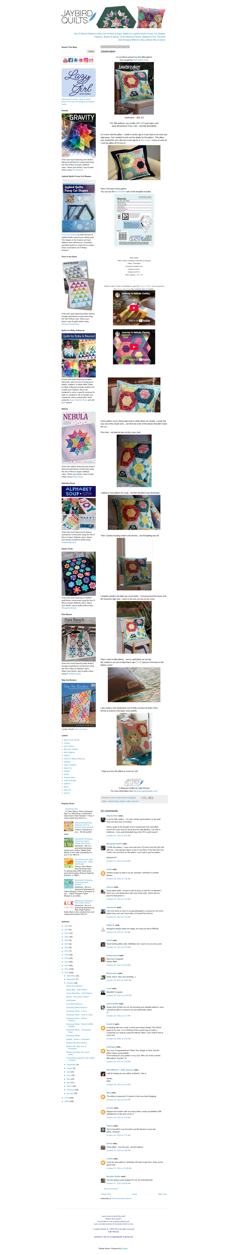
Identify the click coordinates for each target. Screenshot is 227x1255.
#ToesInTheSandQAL (70, 324)
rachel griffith (113, 1004)
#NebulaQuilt (77, 477)
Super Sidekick (123, 33)
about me (68, 768)
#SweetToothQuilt (69, 608)
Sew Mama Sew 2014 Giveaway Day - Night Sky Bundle (84, 861)
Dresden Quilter (114, 1176)
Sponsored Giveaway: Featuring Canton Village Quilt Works (84, 841)
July (69, 1072)
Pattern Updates (142, 37)
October (70, 983)
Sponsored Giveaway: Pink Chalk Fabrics (84, 902)
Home (134, 1194)
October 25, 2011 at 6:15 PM (118, 1100)
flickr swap (145, 140)
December (71, 976)
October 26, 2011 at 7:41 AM (118, 1135)
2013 (67, 965)
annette (110, 1108)
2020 (67, 940)
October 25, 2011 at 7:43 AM (118, 917)
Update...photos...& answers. (78, 1039)
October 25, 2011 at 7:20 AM (118, 879)
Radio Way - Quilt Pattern (76, 990)
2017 (67, 951)
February (71, 1090)
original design (113, 801)
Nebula (67, 755)
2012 (67, 969)
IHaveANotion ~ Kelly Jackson (120, 1070)
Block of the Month (71, 740)
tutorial (67, 793)
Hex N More (80, 33)
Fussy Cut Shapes (69, 235)
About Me (151, 40)
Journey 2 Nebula (145, 286)
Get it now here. (81, 729)
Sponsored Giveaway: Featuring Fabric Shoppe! (84, 882)
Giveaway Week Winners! (76, 1007)
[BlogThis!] (144, 797)
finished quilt (69, 777)
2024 (67, 926)
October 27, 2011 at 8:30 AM (118, 1183)
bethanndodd (113, 955)
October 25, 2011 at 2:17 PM (118, 1016)
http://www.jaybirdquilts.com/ (145, 791)
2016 (67, 955)
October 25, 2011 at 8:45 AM (118, 965)
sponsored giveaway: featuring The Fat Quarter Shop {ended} (84, 825)
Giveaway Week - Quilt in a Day (79, 1015)
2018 (67, 947)
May (69, 1079)
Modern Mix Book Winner (76, 1043)
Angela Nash (112, 816)
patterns (123, 801)
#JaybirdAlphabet (69, 542)
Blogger (125, 1248)
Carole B (110, 1024)
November (71, 979)
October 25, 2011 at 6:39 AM (118, 861)
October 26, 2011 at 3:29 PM (118, 1150)
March (70, 1086)
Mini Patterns (69, 752)
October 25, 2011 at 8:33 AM (118, 947)
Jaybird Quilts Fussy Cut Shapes (149, 33)
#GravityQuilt (77, 170)
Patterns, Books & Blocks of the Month (113, 37)
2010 (67, 1098)
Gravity (67, 743)
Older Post (162, 1194)
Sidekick (92, 33)
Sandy (109, 1143)
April (69, 1082)
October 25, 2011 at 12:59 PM (119, 995)
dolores (110, 887)
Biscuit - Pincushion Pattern (77, 997)
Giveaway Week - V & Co (76, 1011)
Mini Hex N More (106, 33)
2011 (67, 973)
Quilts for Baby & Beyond (74, 759)
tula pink (135, 801)
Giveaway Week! (73, 1036)
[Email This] (142, 797)
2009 (67, 1101)
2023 (67, 930)
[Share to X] (147, 797)
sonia (109, 988)
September (71, 1065)
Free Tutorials (158, 37)
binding (67, 771)
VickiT (109, 940)
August (70, 1068)
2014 (67, 962)
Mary (109, 1093)
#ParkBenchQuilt (74, 674)
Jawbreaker (71, 1000)
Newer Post (106, 1194)
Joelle (109, 869)
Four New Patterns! (74, 1004)
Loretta (110, 1159)
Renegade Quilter (114, 844)
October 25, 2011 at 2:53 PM (118, 1039)
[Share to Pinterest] (152, 797)
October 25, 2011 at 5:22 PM (118, 1084)
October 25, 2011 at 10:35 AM (119, 980)
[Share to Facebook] (149, 797)
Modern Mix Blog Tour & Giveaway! (76, 1047)
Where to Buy (138, 40)
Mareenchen (112, 973)
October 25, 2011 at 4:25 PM (118, 1061)
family (66, 774)
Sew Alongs (124, 40)
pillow (129, 801)
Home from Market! (74, 986)
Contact (161, 40)
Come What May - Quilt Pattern (79, 993)
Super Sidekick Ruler (78, 400)
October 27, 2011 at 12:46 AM (119, 1168)
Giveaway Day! (71, 809)
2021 (67, 937)
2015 (67, 958)
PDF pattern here (140, 60)
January (70, 1093)
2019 (67, 944)
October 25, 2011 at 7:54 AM (118, 932)
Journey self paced (122, 289)
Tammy (110, 1126)
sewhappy (111, 1047)
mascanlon (111, 907)
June (69, 1075)
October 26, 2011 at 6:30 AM (118, 1117)
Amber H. (111, 925)
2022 (67, 933)
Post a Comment (111, 1189)
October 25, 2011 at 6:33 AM (118, 835)
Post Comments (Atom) (121, 1198)
